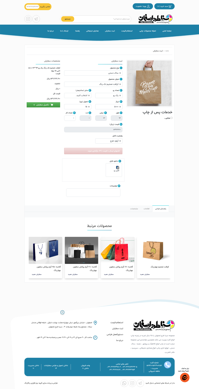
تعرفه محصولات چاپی (147, 31)
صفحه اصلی (166, 31)
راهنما (77, 31)
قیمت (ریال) (114, 124)
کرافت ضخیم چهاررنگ (160, 267)
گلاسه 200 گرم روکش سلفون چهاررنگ (85, 269)
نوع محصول (114, 68)
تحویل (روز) (83, 101)
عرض (102, 113)
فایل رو (116, 170)
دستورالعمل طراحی (115, 334)
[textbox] (102, 19)
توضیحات (113, 186)
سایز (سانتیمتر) (82, 90)
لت (87, 113)
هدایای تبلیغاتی (92, 31)
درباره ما (51, 31)
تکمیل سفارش (43, 104)
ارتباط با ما (64, 31)
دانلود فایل (114, 161)
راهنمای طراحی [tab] (160, 208)
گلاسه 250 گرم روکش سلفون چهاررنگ (49, 269)
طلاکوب (167, 118)
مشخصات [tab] (134, 208)
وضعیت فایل (117, 136)
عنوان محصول (113, 79)
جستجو (68, 19)
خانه (167, 51)
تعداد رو (116, 90)
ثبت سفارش (110, 31)
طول (117, 113)
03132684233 (32, 6)
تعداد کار (69, 113)
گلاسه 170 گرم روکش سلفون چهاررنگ (121, 269)
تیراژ (117, 101)
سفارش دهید (145, 274)
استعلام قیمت (126, 31)
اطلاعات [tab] (146, 208)
